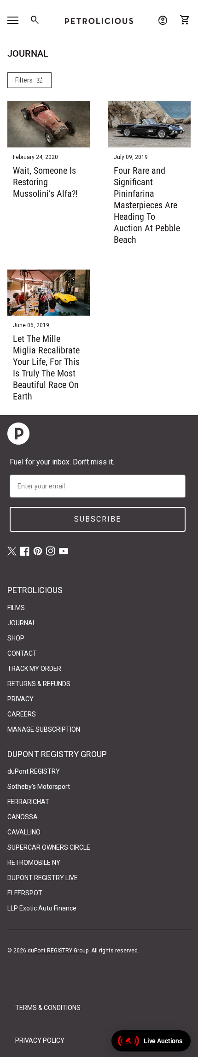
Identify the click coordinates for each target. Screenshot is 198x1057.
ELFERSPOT (24, 893)
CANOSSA (22, 817)
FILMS (16, 607)
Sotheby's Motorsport (38, 786)
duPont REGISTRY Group (58, 950)
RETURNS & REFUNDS (38, 683)
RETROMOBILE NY (33, 862)
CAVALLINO (24, 832)
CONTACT (22, 653)
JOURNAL (21, 623)
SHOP (15, 638)
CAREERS (21, 714)
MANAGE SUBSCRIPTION (43, 729)
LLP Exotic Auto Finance (41, 908)
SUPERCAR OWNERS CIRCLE (48, 847)
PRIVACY (20, 699)
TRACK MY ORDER (34, 668)
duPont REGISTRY (33, 771)
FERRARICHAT (28, 801)
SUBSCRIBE (97, 519)
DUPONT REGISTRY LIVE (42, 877)
